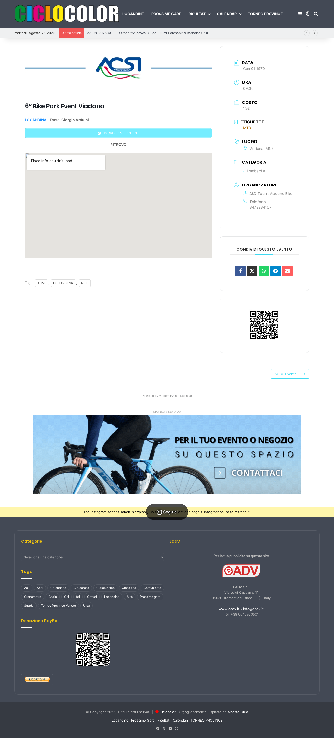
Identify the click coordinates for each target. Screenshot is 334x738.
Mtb (85, 283)
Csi (66, 597)
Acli (26, 588)
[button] (167, 454)
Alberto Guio (238, 712)
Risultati (198, 13)
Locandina (63, 283)
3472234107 (260, 207)
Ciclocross (81, 588)
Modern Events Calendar (175, 396)
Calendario (58, 588)
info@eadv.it (253, 609)
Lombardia (256, 171)
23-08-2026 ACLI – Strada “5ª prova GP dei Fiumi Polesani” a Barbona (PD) (147, 33)
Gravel (92, 597)
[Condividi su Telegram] (275, 271)
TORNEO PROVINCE (265, 13)
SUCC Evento (286, 374)
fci (78, 597)
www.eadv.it (229, 609)
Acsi (41, 283)
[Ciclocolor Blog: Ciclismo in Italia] (66, 13)
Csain (53, 597)
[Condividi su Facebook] (240, 271)
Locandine (133, 13)
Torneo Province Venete (58, 605)
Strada (29, 605)
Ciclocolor (168, 712)
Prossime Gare (166, 13)
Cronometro (32, 597)
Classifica (129, 588)
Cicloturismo (105, 588)
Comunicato (152, 588)
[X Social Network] (252, 271)
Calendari (227, 13)
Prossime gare (150, 597)
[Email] (287, 271)
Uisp (86, 605)
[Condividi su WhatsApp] (264, 271)
